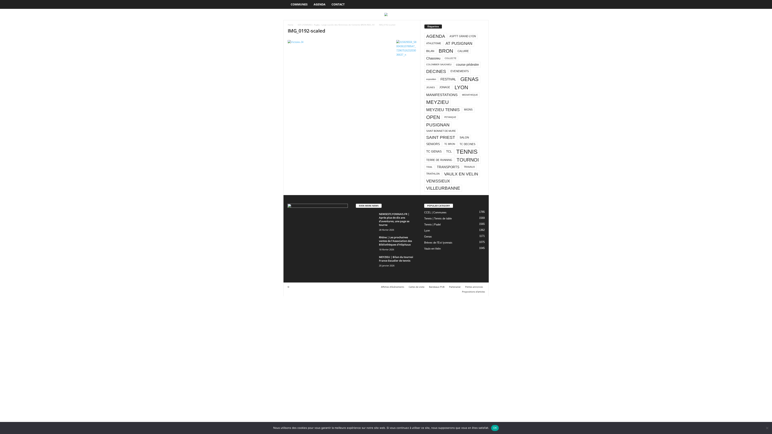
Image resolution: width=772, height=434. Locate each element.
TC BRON (449, 144)
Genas (428, 236)
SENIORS (433, 144)
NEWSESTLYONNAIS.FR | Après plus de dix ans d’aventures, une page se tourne (394, 219)
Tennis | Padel (432, 224)
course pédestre (467, 64)
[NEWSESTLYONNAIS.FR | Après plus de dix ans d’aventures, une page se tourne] (366, 219)
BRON (446, 51)
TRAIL (429, 167)
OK (495, 427)
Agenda (319, 4)
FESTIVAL (448, 79)
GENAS (469, 79)
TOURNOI (468, 160)
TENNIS (466, 151)
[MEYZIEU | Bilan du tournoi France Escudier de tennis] (366, 262)
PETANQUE (450, 117)
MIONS (468, 109)
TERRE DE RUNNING (439, 160)
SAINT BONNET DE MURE (441, 131)
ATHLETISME (433, 43)
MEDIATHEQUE (470, 95)
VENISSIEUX (438, 181)
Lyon (427, 230)
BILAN (430, 51)
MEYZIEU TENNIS (443, 109)
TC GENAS (434, 151)
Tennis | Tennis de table (438, 218)
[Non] (767, 428)
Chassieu (433, 58)
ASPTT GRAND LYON (463, 36)
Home (290, 24)
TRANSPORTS (448, 167)
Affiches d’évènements (392, 286)
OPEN (433, 117)
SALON (464, 137)
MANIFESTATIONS (442, 95)
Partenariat (455, 286)
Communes (299, 4)
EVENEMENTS (460, 71)
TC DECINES (467, 144)
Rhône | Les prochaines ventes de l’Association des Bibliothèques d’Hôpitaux (395, 240)
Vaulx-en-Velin (432, 248)
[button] (482, 4)
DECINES (436, 71)
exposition (431, 79)
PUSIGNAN (438, 124)
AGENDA (435, 36)
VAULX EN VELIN (461, 174)
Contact (338, 4)
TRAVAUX (469, 167)
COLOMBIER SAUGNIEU (439, 64)
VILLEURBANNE (443, 188)
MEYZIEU (437, 102)
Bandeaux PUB (437, 286)
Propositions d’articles (473, 291)
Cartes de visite (416, 286)
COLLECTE (450, 58)
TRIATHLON (433, 173)
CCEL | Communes (435, 212)
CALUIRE (463, 51)
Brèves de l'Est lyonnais (438, 242)
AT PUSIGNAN (459, 43)
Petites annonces (474, 286)
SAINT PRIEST (440, 137)
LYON (461, 87)
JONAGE (444, 87)
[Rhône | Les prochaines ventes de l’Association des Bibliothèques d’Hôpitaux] (366, 243)
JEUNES (430, 87)
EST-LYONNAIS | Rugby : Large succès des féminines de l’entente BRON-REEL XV (336, 24)
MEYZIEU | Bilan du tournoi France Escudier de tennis (396, 258)
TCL (449, 151)
